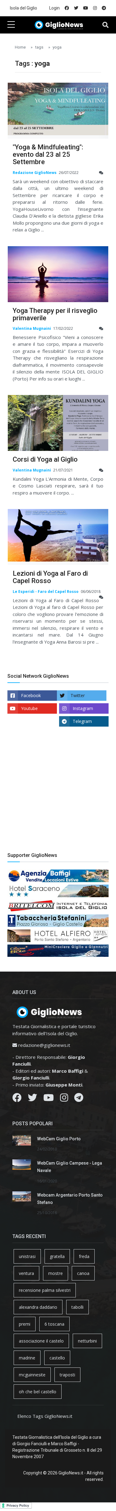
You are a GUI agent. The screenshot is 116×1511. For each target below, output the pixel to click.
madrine (27, 1358)
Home (20, 47)
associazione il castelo (41, 1341)
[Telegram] (78, 1099)
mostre (55, 1273)
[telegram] (104, 8)
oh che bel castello (37, 1392)
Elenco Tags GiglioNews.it (44, 1416)
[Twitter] (32, 1099)
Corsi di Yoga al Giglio (45, 459)
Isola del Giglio (23, 8)
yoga (57, 47)
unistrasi (27, 1256)
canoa (83, 1273)
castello (57, 1358)
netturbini (87, 1341)
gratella (57, 1256)
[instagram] (95, 8)
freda (84, 1256)
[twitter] (76, 8)
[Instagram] (64, 1099)
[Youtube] (48, 1099)
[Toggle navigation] (105, 25)
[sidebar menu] (11, 25)
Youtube (29, 708)
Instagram (83, 708)
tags (39, 47)
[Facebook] (17, 1099)
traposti (67, 1375)
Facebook (31, 695)
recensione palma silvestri (45, 1290)
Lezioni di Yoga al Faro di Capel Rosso (50, 577)
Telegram (82, 721)
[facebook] (66, 8)
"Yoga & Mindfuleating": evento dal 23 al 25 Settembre (48, 154)
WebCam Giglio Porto (59, 1138)
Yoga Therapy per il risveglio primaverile (55, 314)
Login (54, 8)
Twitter (78, 695)
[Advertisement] (58, 794)
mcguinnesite (32, 1375)
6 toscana (54, 1324)
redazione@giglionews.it (44, 1045)
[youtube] (86, 8)
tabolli (77, 1307)
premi (24, 1324)
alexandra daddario (38, 1307)
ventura (26, 1273)
